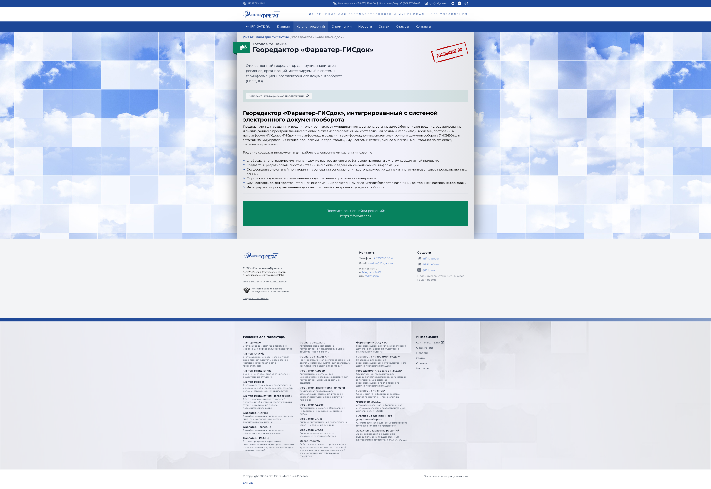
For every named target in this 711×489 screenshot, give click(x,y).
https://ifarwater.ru (355, 216)
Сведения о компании (255, 298)
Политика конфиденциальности (446, 476)
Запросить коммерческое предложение (277, 96)
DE (251, 482)
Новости (422, 353)
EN (245, 482)
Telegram (368, 272)
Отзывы (421, 363)
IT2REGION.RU (256, 3)
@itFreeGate (431, 264)
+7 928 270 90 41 (382, 258)
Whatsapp (372, 276)
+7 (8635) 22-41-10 (366, 3)
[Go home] (261, 255)
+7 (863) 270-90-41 (410, 3)
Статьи (420, 358)
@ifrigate (429, 270)
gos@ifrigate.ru (438, 3)
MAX (378, 272)
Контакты (422, 368)
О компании (424, 347)
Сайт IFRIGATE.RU (428, 342)
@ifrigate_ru (431, 258)
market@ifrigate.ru (380, 263)
